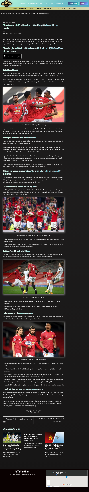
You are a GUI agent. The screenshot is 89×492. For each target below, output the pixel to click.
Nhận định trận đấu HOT (9, 22)
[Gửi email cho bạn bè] (33, 411)
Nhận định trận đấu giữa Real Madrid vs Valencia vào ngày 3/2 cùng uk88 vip (12, 447)
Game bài (38, 8)
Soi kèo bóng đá (48, 8)
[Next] (62, 444)
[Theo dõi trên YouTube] (28, 471)
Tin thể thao (72, 8)
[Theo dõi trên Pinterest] (22, 471)
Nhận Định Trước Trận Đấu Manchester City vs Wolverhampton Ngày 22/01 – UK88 (33, 437)
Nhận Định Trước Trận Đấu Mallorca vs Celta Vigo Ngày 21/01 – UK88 (54, 447)
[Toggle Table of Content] (18, 56)
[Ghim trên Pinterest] (36, 411)
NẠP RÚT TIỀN (23, 474)
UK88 (3, 14)
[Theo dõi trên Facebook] (16, 471)
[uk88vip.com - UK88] (9, 3)
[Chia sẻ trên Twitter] (30, 411)
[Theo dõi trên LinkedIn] (25, 471)
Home (15, 8)
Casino (31, 8)
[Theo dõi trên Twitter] (19, 471)
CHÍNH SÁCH (31, 474)
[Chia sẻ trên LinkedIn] (39, 411)
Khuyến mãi (22, 8)
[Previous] (4, 444)
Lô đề (57, 8)
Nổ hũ (63, 8)
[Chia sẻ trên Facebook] (27, 411)
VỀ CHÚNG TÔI (14, 474)
